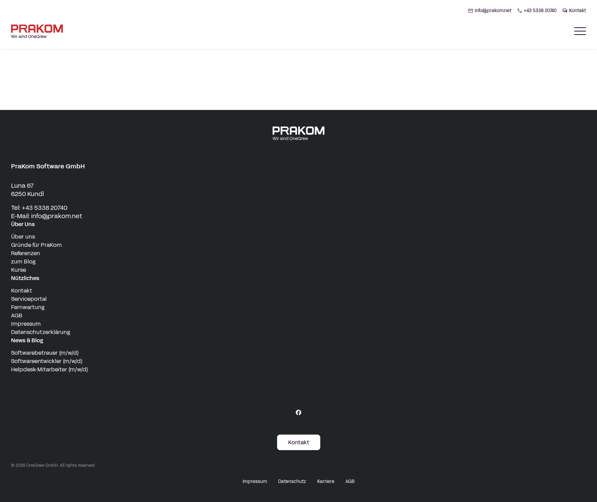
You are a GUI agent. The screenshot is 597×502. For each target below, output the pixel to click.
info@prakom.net (56, 216)
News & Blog (27, 340)
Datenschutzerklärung (40, 332)
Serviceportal (29, 299)
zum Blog (23, 262)
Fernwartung (28, 307)
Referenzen (25, 253)
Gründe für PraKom (36, 245)
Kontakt (21, 291)
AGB (16, 315)
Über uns (23, 237)
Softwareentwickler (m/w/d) (47, 361)
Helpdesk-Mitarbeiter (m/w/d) (49, 369)
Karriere (325, 481)
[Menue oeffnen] (580, 31)
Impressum (26, 324)
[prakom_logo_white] (298, 133)
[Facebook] (298, 412)
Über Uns (23, 224)
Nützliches (25, 278)
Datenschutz (292, 481)
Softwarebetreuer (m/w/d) (45, 353)
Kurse (18, 270)
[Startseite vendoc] (37, 31)
